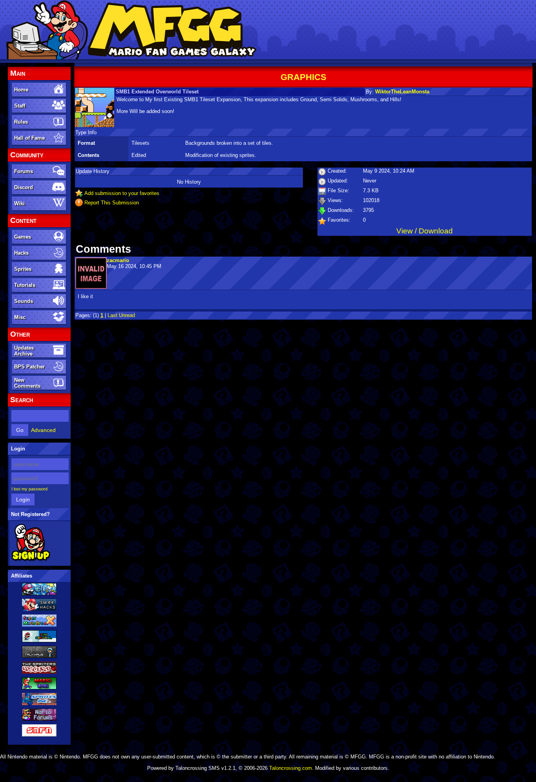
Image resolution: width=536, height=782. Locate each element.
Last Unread (121, 315)
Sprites (22, 269)
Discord (23, 187)
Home (21, 90)
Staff (19, 106)
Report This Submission (111, 203)
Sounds (23, 301)
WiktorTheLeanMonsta (402, 92)
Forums (23, 171)
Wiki (19, 203)
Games (22, 237)
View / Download (424, 231)
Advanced (43, 430)
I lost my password (29, 489)
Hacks (21, 253)
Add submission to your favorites (121, 193)
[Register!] (30, 560)
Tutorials (24, 285)
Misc (20, 317)
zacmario (118, 260)
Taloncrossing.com (290, 768)
